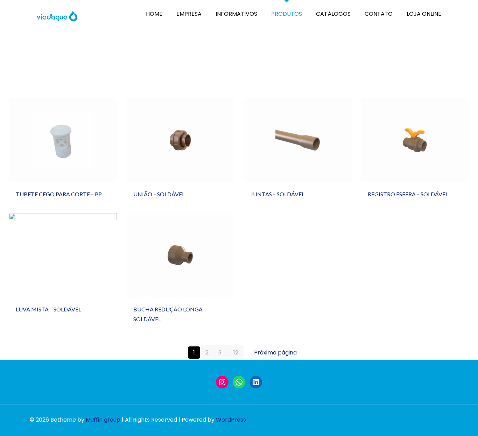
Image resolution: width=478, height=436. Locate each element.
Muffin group (103, 420)
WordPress (231, 420)
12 (235, 353)
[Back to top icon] (449, 424)
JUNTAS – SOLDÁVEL (297, 166)
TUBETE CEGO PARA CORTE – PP (59, 162)
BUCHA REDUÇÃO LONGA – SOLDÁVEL (174, 277)
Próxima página (275, 353)
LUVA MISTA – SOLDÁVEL (63, 281)
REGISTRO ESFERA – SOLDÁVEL (415, 166)
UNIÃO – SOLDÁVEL (180, 166)
